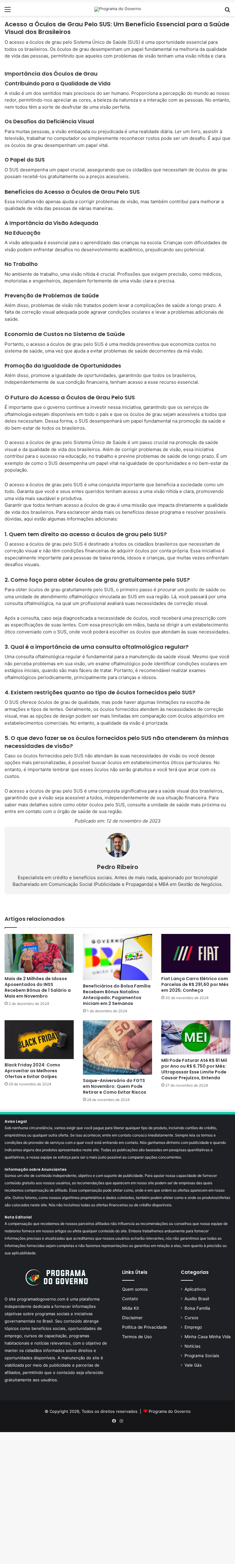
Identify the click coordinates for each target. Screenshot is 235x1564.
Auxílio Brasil (197, 1298)
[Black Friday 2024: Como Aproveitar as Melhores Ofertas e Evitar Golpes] (39, 1039)
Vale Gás (193, 1365)
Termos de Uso (137, 1336)
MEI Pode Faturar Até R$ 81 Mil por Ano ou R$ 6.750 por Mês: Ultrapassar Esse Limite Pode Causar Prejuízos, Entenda (194, 1069)
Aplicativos (195, 1289)
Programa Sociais (202, 1355)
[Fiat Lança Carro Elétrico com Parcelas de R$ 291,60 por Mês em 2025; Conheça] (195, 953)
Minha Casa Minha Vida (208, 1336)
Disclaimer (132, 1317)
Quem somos (135, 1289)
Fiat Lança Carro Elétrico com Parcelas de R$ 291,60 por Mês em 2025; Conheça (195, 984)
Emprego (193, 1327)
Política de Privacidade (144, 1327)
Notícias (192, 1346)
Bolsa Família (197, 1308)
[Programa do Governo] (117, 9)
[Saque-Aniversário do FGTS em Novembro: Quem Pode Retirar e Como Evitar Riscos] (117, 1047)
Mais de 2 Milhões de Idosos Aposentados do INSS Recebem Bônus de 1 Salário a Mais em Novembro (38, 987)
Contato (130, 1298)
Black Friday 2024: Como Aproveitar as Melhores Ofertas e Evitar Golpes (32, 1071)
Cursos (191, 1317)
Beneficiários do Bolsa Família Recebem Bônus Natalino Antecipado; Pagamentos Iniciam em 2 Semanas (117, 994)
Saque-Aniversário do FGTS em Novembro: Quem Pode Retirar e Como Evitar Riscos (114, 1086)
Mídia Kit (130, 1308)
